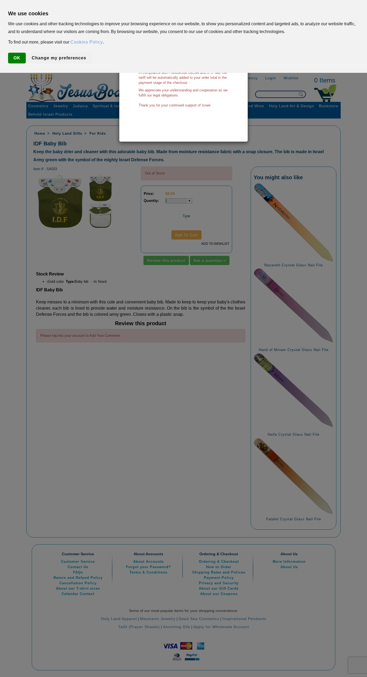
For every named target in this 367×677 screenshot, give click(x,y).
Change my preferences (59, 58)
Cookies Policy (86, 42)
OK (16, 58)
